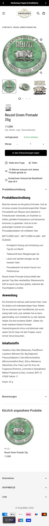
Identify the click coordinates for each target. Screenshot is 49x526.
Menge (8, 144)
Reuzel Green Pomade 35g (16, 452)
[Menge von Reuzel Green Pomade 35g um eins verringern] (17, 144)
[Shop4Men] (24, 13)
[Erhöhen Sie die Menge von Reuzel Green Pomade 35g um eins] (43, 144)
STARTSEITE (7, 27)
